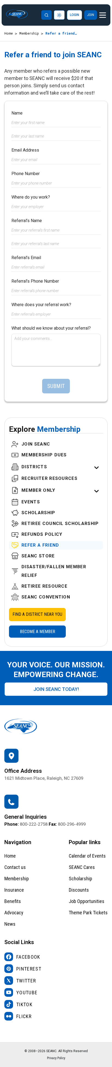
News (9, 924)
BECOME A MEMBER (37, 631)
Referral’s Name (26, 220)
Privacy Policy (56, 1058)
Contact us (15, 867)
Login (74, 15)
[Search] (46, 15)
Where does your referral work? (41, 304)
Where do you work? (30, 197)
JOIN (90, 15)
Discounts (79, 890)
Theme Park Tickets (88, 912)
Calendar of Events (87, 856)
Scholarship (80, 878)
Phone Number (25, 173)
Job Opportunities (86, 901)
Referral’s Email (26, 257)
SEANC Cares (82, 867)
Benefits (12, 901)
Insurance (14, 890)
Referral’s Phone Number (35, 281)
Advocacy (13, 912)
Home (8, 33)
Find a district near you (37, 614)
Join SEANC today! (56, 689)
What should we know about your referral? (51, 328)
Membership (29, 33)
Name (17, 113)
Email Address (25, 150)
